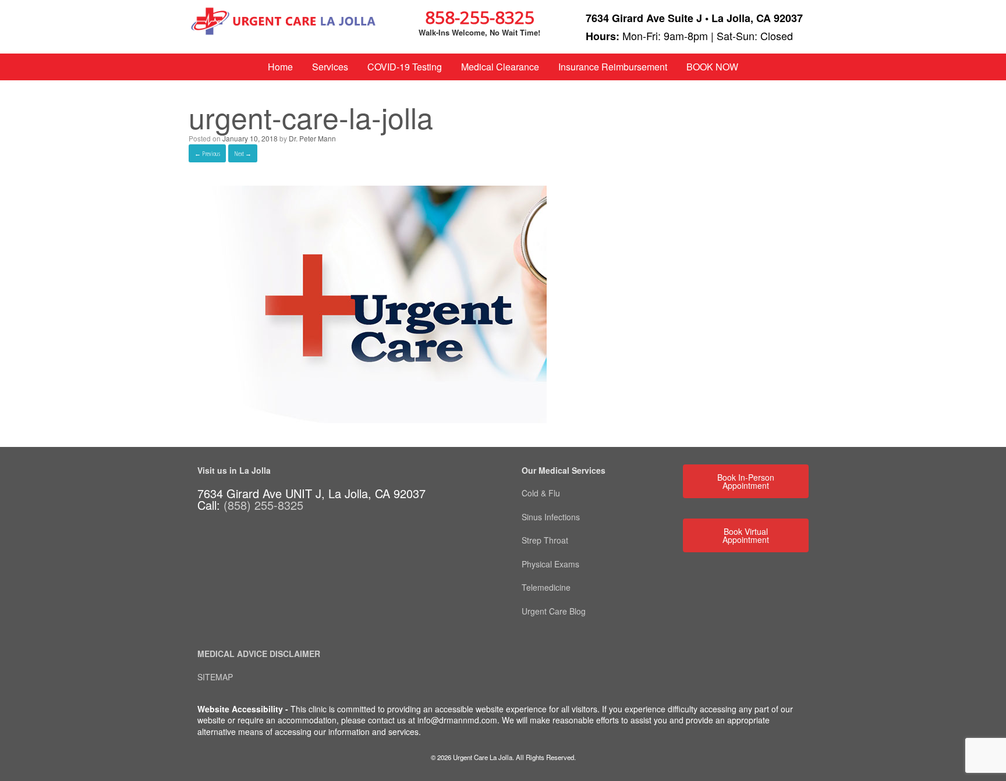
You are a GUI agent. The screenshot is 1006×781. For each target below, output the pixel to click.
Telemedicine (547, 587)
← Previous (207, 153)
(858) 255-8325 (263, 504)
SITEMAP (215, 677)
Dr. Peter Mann (312, 138)
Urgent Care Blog (554, 611)
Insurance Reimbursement (612, 66)
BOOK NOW (712, 66)
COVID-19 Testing (404, 66)
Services (330, 66)
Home (280, 66)
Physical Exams (550, 564)
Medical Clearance (500, 66)
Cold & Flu (541, 493)
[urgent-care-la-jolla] (368, 419)
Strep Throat (545, 540)
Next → (243, 153)
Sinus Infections (551, 517)
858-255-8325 (479, 17)
